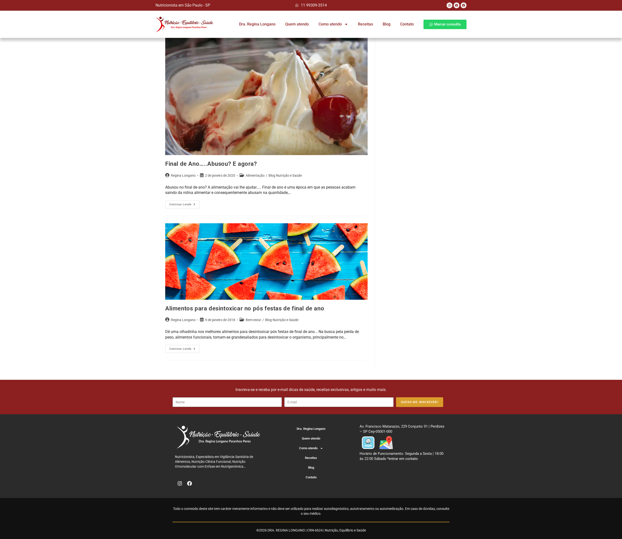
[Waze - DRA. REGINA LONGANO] (368, 442)
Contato (407, 24)
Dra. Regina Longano (257, 24)
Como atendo (330, 24)
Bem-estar (253, 320)
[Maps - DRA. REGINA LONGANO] (386, 442)
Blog (386, 24)
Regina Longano (183, 175)
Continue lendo (184, 203)
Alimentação (255, 175)
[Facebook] (456, 5)
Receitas (365, 24)
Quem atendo (297, 24)
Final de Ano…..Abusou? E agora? (211, 163)
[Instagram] (449, 5)
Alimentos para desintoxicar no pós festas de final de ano (244, 308)
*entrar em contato (402, 458)
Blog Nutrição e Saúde (285, 175)
